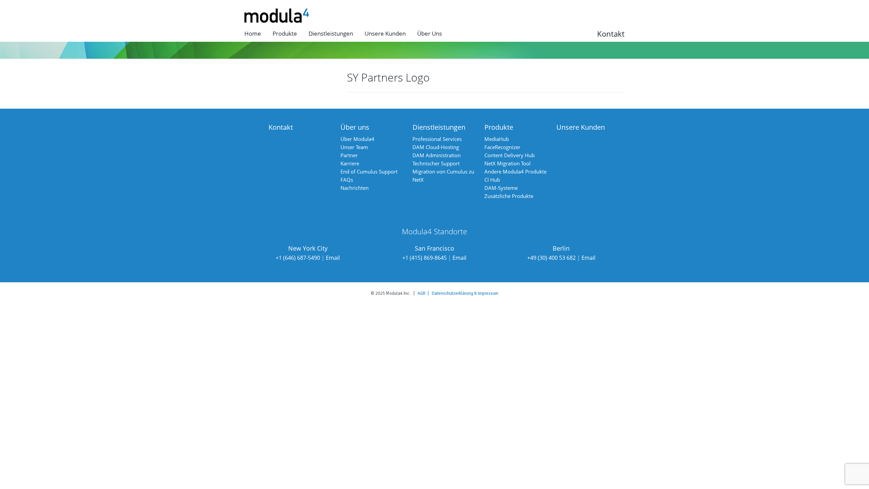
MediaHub (496, 138)
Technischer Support (436, 163)
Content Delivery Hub (509, 155)
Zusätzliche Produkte (508, 196)
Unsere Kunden (385, 33)
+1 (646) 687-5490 (298, 257)
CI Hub (492, 179)
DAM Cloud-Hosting (435, 147)
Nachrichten (354, 187)
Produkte (285, 33)
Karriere (349, 163)
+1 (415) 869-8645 (424, 257)
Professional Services (437, 138)
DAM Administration (436, 155)
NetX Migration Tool (507, 163)
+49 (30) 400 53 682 (551, 257)
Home (252, 33)
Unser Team (354, 147)
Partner (349, 155)
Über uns (429, 33)
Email (333, 257)
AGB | (425, 293)
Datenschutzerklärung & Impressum (465, 293)
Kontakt (611, 34)
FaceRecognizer (502, 147)
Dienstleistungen (331, 33)
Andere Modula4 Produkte (515, 171)
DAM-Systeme (501, 187)
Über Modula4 (357, 138)
